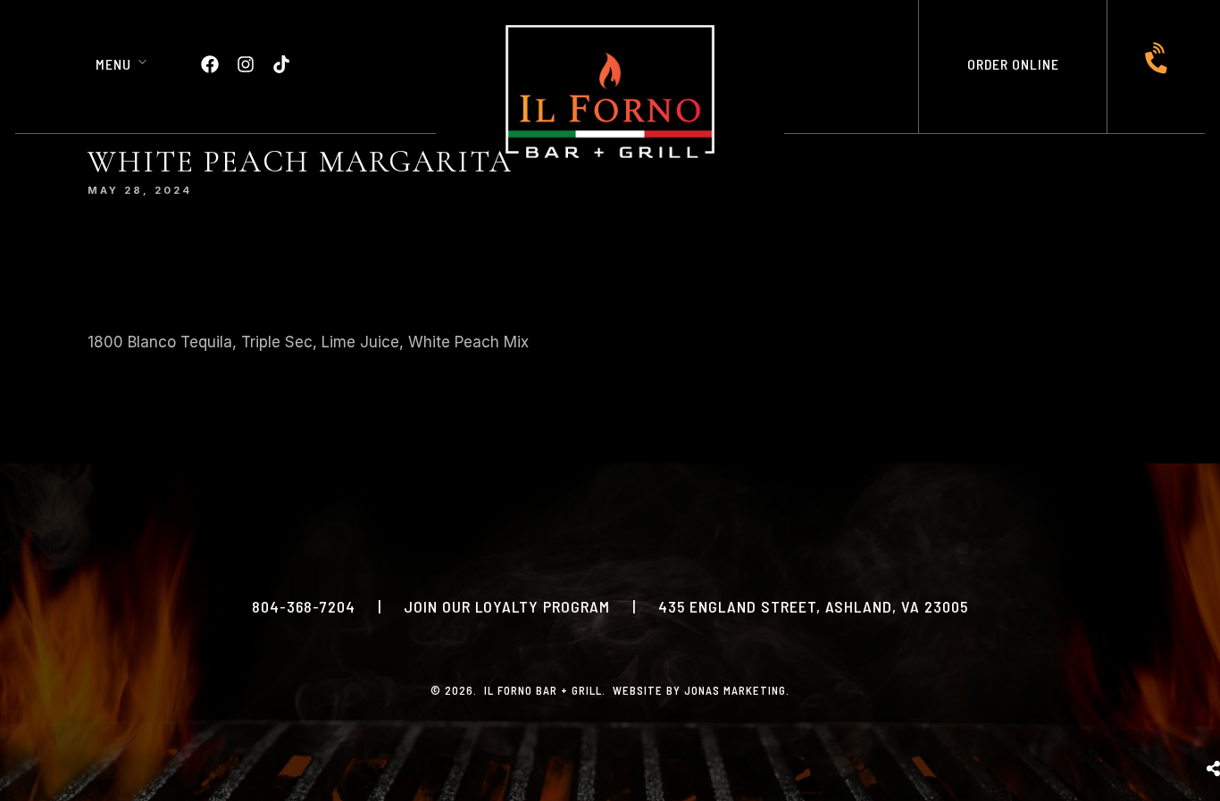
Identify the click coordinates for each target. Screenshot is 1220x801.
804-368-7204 (303, 606)
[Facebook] (210, 64)
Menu (113, 63)
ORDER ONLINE (1013, 63)
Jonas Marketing (735, 690)
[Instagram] (246, 64)
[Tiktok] (281, 64)
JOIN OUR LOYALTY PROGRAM (507, 606)
